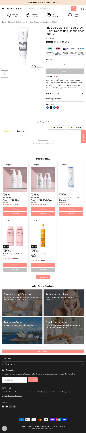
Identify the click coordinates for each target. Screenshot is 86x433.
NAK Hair (6, 256)
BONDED (6, 202)
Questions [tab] (20, 131)
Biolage (51, 38)
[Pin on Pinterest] (57, 107)
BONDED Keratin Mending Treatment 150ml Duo (12, 199)
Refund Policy (46, 426)
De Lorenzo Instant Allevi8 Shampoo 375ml (69, 199)
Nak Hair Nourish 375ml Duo (13, 254)
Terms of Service (33, 426)
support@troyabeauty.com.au (12, 396)
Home (4, 22)
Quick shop (15, 209)
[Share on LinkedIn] (54, 107)
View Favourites (43, 277)
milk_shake (34, 258)
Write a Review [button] (76, 127)
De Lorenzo (62, 202)
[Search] (73, 8)
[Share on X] (51, 107)
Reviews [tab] (7, 131)
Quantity (49, 59)
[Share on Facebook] (47, 107)
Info (53, 53)
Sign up (33, 380)
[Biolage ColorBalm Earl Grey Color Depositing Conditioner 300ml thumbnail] (4, 74)
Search (23, 426)
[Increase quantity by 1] (64, 64)
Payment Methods (59, 426)
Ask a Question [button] (58, 127)
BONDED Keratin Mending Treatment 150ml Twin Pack (41, 199)
